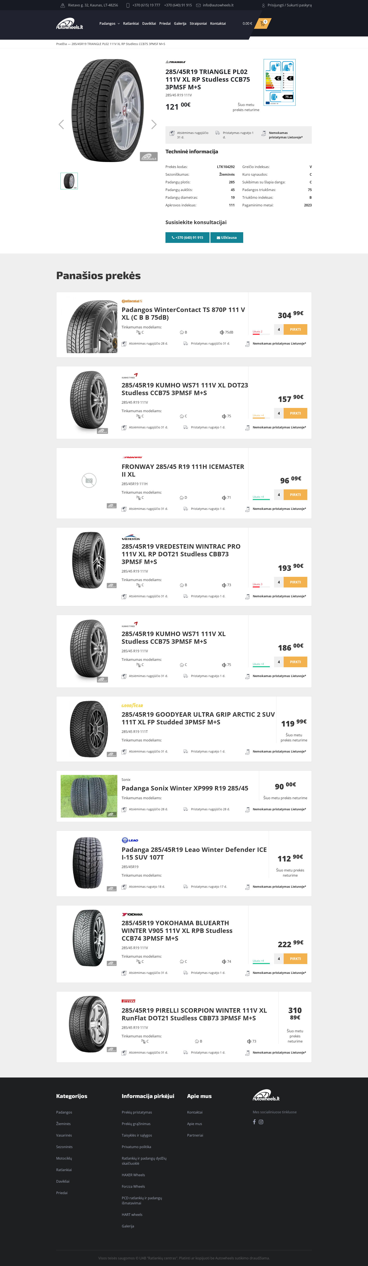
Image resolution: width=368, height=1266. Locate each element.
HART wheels (132, 1214)
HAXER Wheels (133, 1175)
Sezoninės (64, 1146)
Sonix (126, 779)
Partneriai (195, 1135)
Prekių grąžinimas (136, 1123)
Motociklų (64, 1158)
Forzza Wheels (133, 1186)
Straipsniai (198, 23)
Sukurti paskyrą (299, 5)
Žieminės (63, 1123)
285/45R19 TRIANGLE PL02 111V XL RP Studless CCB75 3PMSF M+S (118, 44)
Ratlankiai (131, 23)
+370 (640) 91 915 (178, 5)
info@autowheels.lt (218, 5)
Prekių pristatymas (137, 1112)
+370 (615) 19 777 (146, 5)
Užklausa (228, 237)
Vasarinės (64, 1135)
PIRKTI (295, 329)
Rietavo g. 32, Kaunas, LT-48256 (92, 5)
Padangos (107, 23)
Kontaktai (218, 23)
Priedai (165, 23)
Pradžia (61, 44)
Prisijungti (276, 5)
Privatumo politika (136, 1146)
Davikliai (149, 23)
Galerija (180, 23)
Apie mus (194, 1123)
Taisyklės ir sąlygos (137, 1135)
